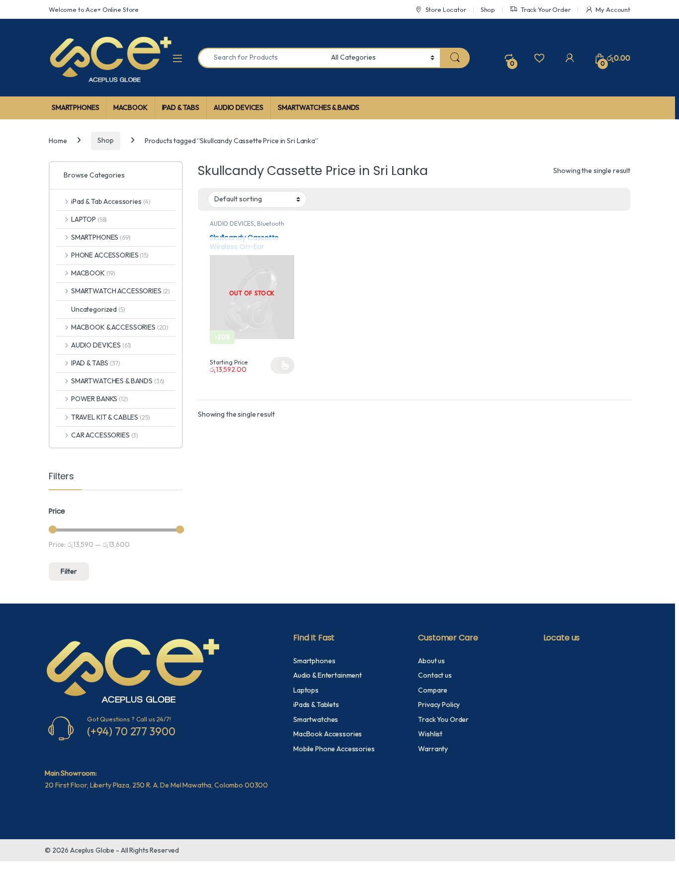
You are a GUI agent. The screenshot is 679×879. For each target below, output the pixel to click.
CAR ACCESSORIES (104, 435)
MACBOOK (130, 107)
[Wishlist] (539, 58)
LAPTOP (89, 219)
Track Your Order (545, 9)
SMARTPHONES (75, 107)
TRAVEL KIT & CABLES (110, 417)
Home (58, 140)
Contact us (435, 675)
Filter (69, 571)
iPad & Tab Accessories (111, 201)
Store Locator (445, 9)
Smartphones (314, 660)
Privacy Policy (439, 704)
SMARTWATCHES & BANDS (318, 107)
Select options (282, 365)
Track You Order (443, 719)
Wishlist (430, 733)
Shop (488, 9)
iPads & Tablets (316, 704)
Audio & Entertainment (327, 675)
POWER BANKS (99, 398)
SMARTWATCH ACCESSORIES (120, 290)
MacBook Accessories (327, 733)
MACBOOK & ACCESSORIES (120, 327)
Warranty (433, 748)
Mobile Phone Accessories (334, 748)
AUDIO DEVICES (238, 107)
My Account (612, 9)
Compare (432, 690)
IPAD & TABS (180, 107)
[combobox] (262, 58)
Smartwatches (315, 719)
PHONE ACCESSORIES (110, 255)
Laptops (306, 690)
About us (431, 660)
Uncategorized (98, 309)
